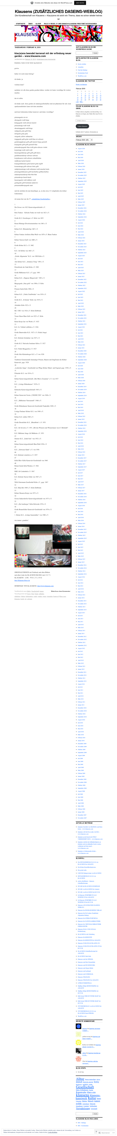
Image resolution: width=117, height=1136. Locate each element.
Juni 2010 (80, 726)
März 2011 (81, 699)
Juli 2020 (80, 366)
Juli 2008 (80, 794)
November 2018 (82, 425)
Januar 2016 (81, 526)
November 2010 (82, 711)
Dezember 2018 (82, 422)
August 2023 (81, 255)
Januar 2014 (81, 598)
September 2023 (82, 252)
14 (100, 95)
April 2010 (81, 732)
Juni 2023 (80, 261)
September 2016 (82, 502)
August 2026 (81, 148)
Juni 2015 (80, 547)
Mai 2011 (80, 693)
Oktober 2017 (81, 464)
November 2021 (82, 318)
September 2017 (82, 467)
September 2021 (82, 324)
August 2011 (81, 684)
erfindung (17, 596)
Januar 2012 (81, 669)
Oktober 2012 (81, 642)
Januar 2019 (81, 419)
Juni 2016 (80, 511)
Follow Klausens (82, 126)
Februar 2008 (81, 809)
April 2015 (81, 553)
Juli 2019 (80, 401)
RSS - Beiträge (82, 1123)
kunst (99, 1098)
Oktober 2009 (81, 749)
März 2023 (81, 270)
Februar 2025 (81, 202)
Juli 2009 (80, 758)
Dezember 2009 (82, 743)
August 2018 (81, 434)
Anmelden (80, 67)
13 (96, 95)
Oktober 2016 (81, 499)
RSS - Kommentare (83, 1126)
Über (30, 24)
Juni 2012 (80, 654)
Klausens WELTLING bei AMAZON (88, 980)
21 (100, 97)
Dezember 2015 (82, 529)
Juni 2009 (80, 761)
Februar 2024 (81, 238)
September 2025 (82, 181)
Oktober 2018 (81, 428)
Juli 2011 (80, 687)
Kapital (91, 1090)
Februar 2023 (81, 273)
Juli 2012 (80, 651)
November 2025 (82, 175)
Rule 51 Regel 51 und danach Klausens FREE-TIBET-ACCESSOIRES (70, 24)
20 (96, 97)
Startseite (20, 24)
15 (77, 97)
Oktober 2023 (81, 249)
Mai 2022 (80, 300)
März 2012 (81, 663)
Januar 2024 (81, 241)
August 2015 (81, 541)
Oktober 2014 (81, 571)
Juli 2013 (80, 615)
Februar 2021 (81, 345)
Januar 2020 (81, 383)
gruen (44, 596)
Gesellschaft (35, 591)
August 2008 (81, 791)
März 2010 (81, 734)
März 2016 (81, 520)
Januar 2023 (81, 276)
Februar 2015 (81, 559)
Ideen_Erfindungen (82, 1090)
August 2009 (81, 755)
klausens (17, 599)
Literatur (78, 1101)
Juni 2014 (80, 583)
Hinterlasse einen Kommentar (46, 59)
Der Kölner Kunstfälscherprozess (87, 867)
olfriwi (84, 1053)
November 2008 (82, 782)
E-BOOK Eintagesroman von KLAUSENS (89, 873)
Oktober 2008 (81, 785)
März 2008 (81, 806)
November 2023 (82, 247)
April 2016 (81, 517)
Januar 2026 (81, 169)
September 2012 (82, 645)
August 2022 (81, 291)
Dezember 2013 (82, 601)
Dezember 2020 (82, 351)
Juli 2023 (80, 258)
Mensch (90, 1101)
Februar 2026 (81, 166)
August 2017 (81, 470)
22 (77, 99)
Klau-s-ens (62, 596)
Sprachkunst (79, 1106)
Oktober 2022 (81, 285)
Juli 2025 (80, 187)
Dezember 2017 (82, 458)
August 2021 (81, 327)
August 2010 (81, 720)
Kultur (92, 1098)
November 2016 (82, 496)
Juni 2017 (80, 476)
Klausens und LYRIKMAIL (85, 974)
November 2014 (82, 568)
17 (85, 97)
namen (97, 1100)
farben (23, 596)
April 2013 (81, 624)
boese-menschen (90, 1079)
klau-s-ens (91, 1092)
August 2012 (81, 648)
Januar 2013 (81, 633)
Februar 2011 (81, 702)
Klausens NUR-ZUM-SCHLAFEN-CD (89, 943)
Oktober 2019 (81, 392)
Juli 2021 (80, 330)
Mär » (81, 102)
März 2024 (81, 235)
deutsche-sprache (88, 1082)
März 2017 (81, 485)
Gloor (38, 24)
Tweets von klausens (81, 84)
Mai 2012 (80, 657)
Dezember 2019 (82, 386)
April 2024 (81, 232)
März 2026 (81, 163)
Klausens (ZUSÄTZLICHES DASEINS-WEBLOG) (58, 11)
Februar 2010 (81, 737)
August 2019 (81, 398)
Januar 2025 (81, 205)
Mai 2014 (80, 586)
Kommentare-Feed (83, 73)
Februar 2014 (81, 595)
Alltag (80, 1078)
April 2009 (81, 767)
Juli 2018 (80, 437)
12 (93, 95)
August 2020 (81, 363)
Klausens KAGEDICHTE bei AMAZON (89, 940)
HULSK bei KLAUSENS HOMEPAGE (89, 886)
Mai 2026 (80, 157)
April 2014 (81, 589)
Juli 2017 (80, 473)
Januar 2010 (81, 740)
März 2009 (81, 770)
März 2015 (81, 556)
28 (100, 99)
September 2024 (82, 217)
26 (93, 99)
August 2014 (81, 577)
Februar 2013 (81, 630)
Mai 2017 (80, 479)
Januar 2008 (81, 812)
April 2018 (81, 446)
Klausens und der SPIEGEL (85, 959)
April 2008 (81, 803)
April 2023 (81, 267)
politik (79, 1103)
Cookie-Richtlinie (52, 1132)
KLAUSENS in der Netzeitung (86, 934)
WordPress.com (82, 76)
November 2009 (82, 746)
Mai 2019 (80, 407)
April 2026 (81, 160)
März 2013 (81, 627)
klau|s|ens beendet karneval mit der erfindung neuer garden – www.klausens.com (43, 54)
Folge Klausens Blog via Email (87, 107)
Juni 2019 (80, 404)
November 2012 (82, 639)
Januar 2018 (81, 455)
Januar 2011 (81, 705)
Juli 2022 (80, 294)
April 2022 (81, 303)
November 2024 (82, 211)
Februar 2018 (81, 452)
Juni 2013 (80, 618)
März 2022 (81, 306)
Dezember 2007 (82, 815)
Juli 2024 (80, 223)
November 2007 (82, 818)
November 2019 (82, 389)
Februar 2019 (81, 416)
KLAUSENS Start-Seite (84, 956)
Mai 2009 (80, 764)
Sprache (92, 1103)
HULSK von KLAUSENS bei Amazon (88, 889)
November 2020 (82, 354)
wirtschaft (94, 1109)
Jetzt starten (80, 3)
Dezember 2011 (82, 672)
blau (32, 594)
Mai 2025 (80, 193)
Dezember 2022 (82, 279)
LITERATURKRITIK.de (85, 983)
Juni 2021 (80, 333)
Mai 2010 (80, 729)
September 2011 (82, 681)
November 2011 (82, 675)
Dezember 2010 (82, 708)
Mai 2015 (80, 550)
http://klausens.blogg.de (22, 580)
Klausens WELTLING (84, 977)
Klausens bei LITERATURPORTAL (88, 918)
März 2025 (81, 199)
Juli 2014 (80, 580)
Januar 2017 (81, 490)
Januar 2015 (81, 562)
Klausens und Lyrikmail (84, 971)
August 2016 (81, 505)
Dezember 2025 (82, 172)
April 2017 (81, 482)
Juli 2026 (80, 151)
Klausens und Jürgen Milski (85, 968)
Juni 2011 (80, 690)
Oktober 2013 (81, 607)
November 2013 (82, 604)
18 (89, 97)
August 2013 (81, 612)
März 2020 (81, 377)
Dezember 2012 (82, 636)
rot (26, 599)
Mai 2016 (80, 514)
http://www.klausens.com (45, 586)
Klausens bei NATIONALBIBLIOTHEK (89, 921)
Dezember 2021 (82, 315)
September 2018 (82, 431)
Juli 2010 (80, 723)
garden (40, 596)
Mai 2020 (80, 371)
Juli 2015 (80, 544)
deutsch (79, 1081)
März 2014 (81, 592)
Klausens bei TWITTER (85, 81)
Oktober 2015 (81, 535)
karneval (56, 596)
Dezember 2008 (82, 779)
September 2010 (82, 717)
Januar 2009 (81, 776)
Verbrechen (93, 1106)
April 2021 (81, 339)
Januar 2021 (81, 348)
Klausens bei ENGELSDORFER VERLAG (90, 910)
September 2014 (82, 574)
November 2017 (82, 461)
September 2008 (82, 788)
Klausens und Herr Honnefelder (86, 962)
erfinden (41, 594)
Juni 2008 (80, 797)
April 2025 (81, 196)
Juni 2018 (80, 440)
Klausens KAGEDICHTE (85, 937)
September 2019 (82, 395)
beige (29, 594)
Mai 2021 (80, 336)
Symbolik (86, 1106)
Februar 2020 (81, 380)
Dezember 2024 (82, 208)
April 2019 (81, 410)
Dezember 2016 (82, 493)
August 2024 (81, 220)
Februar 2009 (81, 773)
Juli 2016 (80, 508)
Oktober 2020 (81, 357)
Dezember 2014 (82, 565)
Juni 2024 (80, 226)
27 (96, 99)
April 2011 (81, 696)
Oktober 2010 (81, 714)
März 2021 (81, 342)
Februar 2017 (81, 488)
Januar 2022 (81, 312)
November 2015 (82, 532)
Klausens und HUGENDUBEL (86, 965)
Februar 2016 (81, 523)
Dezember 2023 (82, 244)
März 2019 (81, 413)
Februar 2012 (81, 666)
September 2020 (82, 360)
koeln (22, 599)
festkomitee (29, 596)
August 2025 (81, 184)
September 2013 (82, 610)
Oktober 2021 (81, 321)
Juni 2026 (80, 154)
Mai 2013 (80, 621)
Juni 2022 (80, 297)
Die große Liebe (82, 870)
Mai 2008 (80, 800)
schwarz (29, 599)
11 (89, 95)
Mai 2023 (80, 264)
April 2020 (81, 374)
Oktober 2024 (81, 214)
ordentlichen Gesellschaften (41, 199)
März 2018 (81, 449)
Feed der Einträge (82, 70)
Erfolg (29, 591)
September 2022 (82, 288)
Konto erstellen (82, 64)
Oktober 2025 (81, 178)
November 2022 (82, 282)
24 (85, 99)
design (98, 1079)
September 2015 (82, 538)
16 (81, 97)
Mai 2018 (80, 443)
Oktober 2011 (81, 678)
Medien (84, 1101)
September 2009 (82, 752)
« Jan (77, 102)
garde (35, 596)
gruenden (50, 596)
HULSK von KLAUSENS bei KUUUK (89, 892)
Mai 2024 (80, 229)
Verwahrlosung (83, 1108)
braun (36, 594)
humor (42, 591)
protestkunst (85, 1104)
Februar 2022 (81, 309)
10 (85, 95)
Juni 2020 (80, 369)
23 (81, 99)
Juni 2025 (80, 190)
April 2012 (81, 660)
